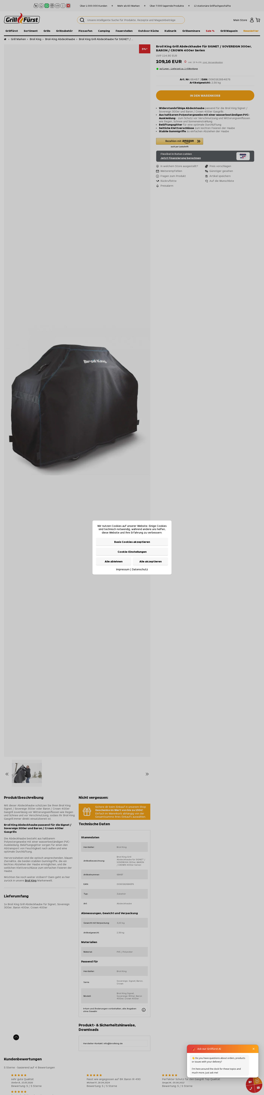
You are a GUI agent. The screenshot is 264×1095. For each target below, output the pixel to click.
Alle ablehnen (113, 561)
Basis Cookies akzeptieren (132, 542)
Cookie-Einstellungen (132, 551)
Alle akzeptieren (150, 561)
